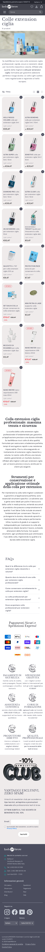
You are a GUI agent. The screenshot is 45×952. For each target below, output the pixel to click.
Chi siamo (7, 885)
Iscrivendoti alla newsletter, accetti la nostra (22, 827)
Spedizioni (27, 885)
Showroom (8, 888)
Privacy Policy (12, 828)
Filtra (7, 92)
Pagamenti (27, 888)
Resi (24, 892)
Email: (7, 821)
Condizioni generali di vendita (12, 944)
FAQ (24, 895)
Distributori (8, 892)
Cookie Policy (7, 947)
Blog (5, 895)
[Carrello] (41, 6)
